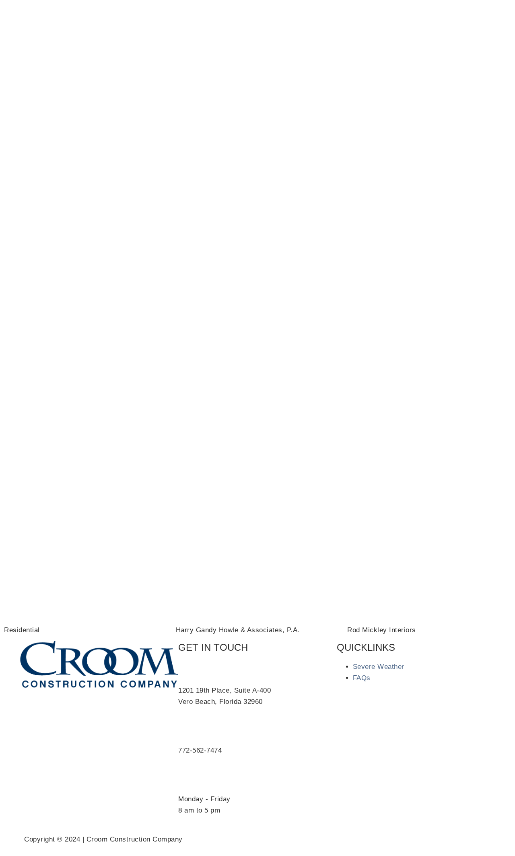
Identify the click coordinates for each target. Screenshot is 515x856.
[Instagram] (372, 18)
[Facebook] (349, 18)
